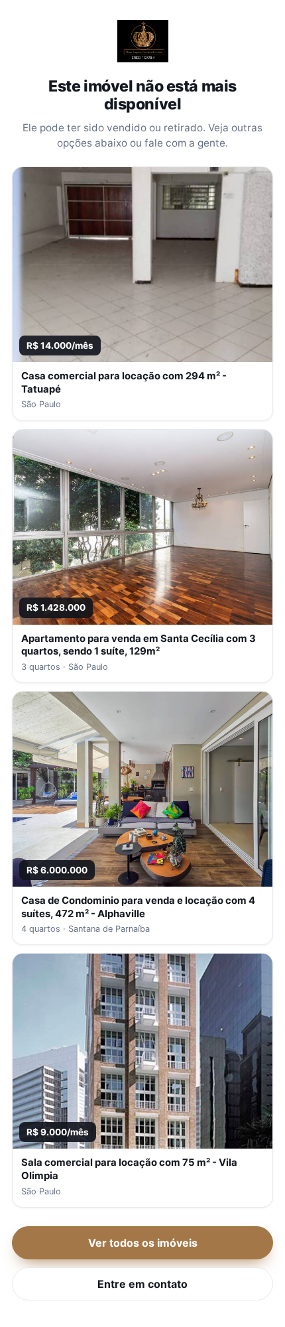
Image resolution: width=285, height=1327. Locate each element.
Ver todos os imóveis (143, 1242)
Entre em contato (142, 1284)
